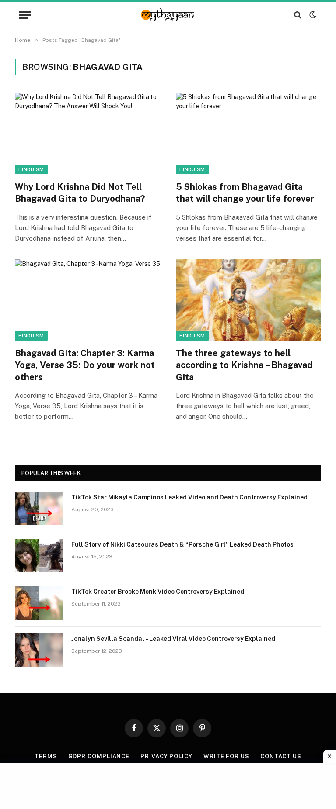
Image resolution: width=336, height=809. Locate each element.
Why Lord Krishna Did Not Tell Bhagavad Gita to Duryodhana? (80, 193)
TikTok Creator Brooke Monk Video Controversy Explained (157, 591)
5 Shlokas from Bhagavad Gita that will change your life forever (245, 193)
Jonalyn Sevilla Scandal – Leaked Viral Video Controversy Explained (173, 638)
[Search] (297, 15)
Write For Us (226, 756)
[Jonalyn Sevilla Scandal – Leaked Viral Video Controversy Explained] (39, 650)
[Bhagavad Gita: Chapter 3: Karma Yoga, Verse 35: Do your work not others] (87, 300)
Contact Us (280, 756)
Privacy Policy (166, 756)
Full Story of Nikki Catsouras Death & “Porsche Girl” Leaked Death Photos (182, 544)
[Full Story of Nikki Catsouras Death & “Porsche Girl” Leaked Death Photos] (39, 555)
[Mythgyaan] (168, 15)
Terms (46, 756)
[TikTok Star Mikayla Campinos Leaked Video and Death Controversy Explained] (39, 508)
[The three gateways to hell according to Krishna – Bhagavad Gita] (248, 300)
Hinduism (31, 169)
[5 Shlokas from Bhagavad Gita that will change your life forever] (248, 133)
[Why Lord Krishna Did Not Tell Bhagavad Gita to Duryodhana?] (87, 133)
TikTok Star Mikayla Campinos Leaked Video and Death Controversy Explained (189, 497)
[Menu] (25, 15)
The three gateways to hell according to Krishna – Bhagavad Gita (244, 365)
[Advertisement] (168, 784)
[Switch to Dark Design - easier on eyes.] (312, 15)
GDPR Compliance (99, 756)
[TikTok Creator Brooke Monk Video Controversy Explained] (39, 603)
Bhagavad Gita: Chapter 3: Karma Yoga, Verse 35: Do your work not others (85, 365)
